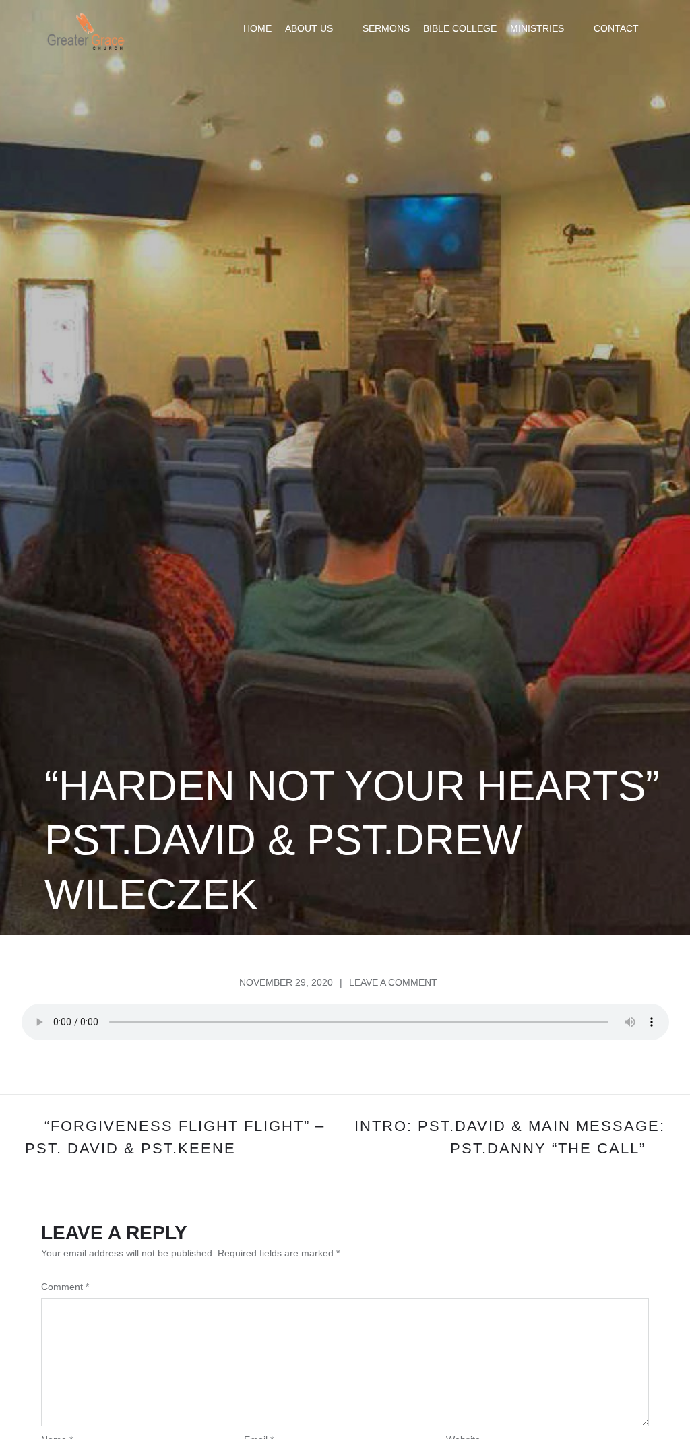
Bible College (460, 28)
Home (257, 28)
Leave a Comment (393, 982)
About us (309, 28)
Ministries (537, 28)
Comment (65, 1286)
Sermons (386, 28)
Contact (616, 28)
